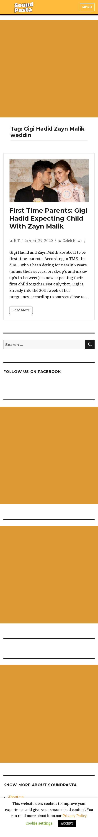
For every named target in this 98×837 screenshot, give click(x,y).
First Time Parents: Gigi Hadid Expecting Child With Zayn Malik (48, 218)
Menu (87, 7)
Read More (21, 310)
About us (16, 797)
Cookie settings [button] (39, 823)
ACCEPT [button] (67, 823)
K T (17, 240)
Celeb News (72, 240)
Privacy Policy (74, 816)
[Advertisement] (49, 68)
